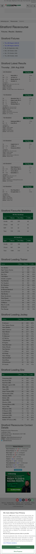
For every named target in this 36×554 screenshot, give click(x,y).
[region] (18, 532)
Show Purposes (18, 551)
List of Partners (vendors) (10, 543)
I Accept (18, 547)
